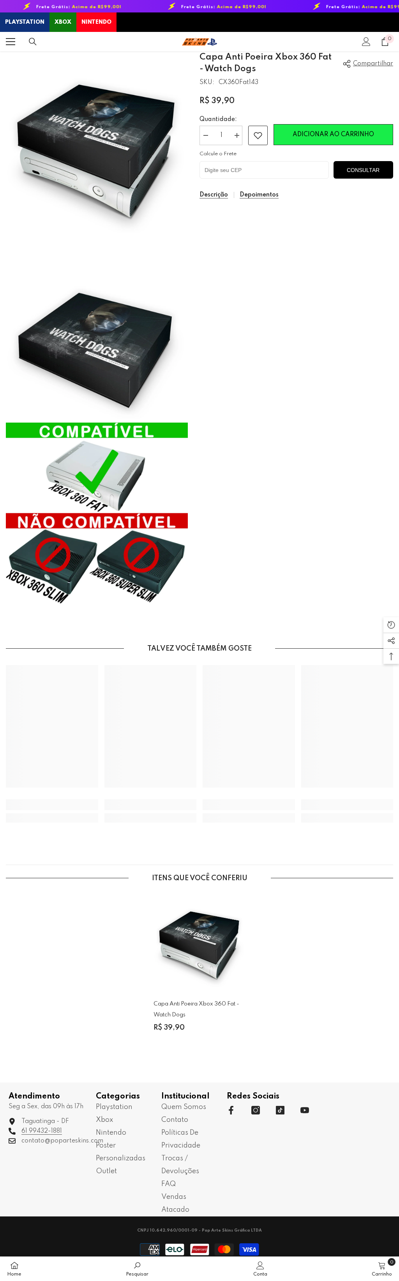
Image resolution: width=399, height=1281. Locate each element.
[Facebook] (231, 1110)
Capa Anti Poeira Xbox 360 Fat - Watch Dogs (196, 1009)
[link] (258, 135)
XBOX (63, 22)
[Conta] (366, 41)
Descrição (214, 195)
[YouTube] (304, 1110)
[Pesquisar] (32, 41)
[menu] (10, 41)
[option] (199, 969)
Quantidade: (218, 119)
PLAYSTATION (24, 22)
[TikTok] (280, 1110)
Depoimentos (259, 195)
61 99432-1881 (41, 1131)
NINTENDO (96, 22)
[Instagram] (255, 1110)
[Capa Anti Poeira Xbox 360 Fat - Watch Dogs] (200, 941)
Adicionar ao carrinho (333, 135)
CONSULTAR (363, 170)
